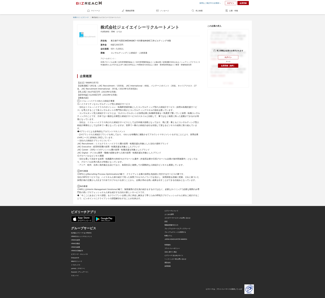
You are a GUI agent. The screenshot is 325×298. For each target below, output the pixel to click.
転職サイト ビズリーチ (81, 17)
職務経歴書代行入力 (171, 225)
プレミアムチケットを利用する (175, 232)
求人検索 (199, 11)
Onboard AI (75, 258)
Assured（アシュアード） (80, 272)
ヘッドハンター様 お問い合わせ (175, 259)
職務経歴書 (130, 11)
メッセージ (164, 11)
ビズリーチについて (171, 211)
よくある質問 (169, 214)
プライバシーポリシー (172, 248)
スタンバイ (75, 275)
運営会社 (168, 262)
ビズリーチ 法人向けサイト (174, 255)
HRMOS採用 (75, 240)
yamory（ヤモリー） (78, 268)
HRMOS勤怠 (75, 243)
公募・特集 (233, 11)
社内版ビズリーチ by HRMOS (81, 233)
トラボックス (75, 265)
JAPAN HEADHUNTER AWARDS (176, 239)
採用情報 (168, 266)
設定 (166, 221)
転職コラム (168, 235)
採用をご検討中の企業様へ (210, 3)
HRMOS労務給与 (77, 250)
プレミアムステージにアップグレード (177, 228)
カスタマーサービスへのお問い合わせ (177, 218)
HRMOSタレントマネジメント (81, 236)
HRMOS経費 (75, 247)
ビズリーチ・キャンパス (79, 254)
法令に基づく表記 (171, 252)
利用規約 (168, 245)
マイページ (95, 11)
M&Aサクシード (76, 261)
